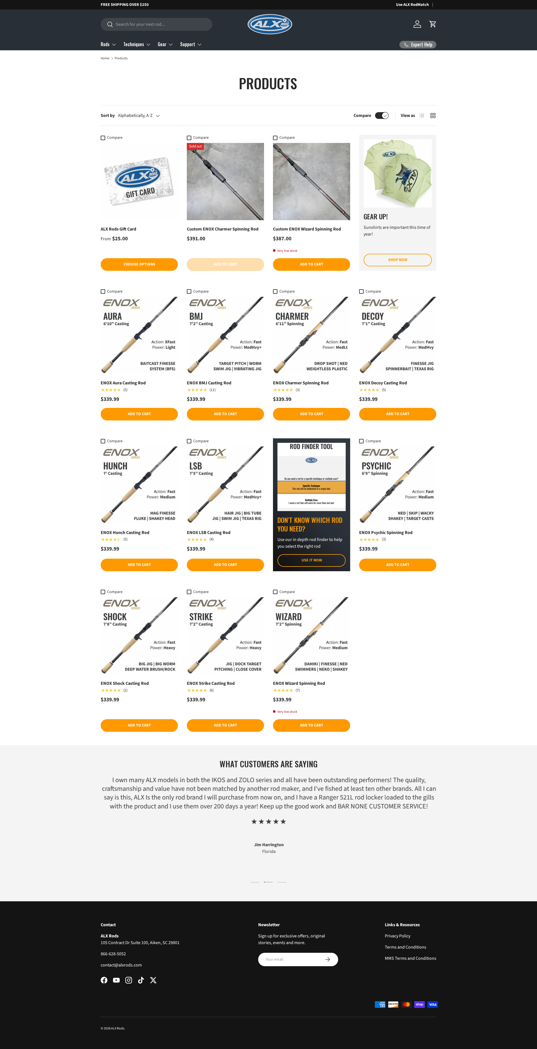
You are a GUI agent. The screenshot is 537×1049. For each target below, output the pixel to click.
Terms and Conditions (405, 947)
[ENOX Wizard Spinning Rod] (311, 635)
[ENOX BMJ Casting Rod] (225, 335)
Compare (362, 115)
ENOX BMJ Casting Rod (209, 383)
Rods (105, 44)
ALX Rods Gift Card (118, 229)
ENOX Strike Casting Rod (211, 683)
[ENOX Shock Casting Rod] (139, 635)
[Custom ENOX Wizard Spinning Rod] (311, 181)
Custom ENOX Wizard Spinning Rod (307, 229)
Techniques (133, 44)
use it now (312, 560)
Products (121, 58)
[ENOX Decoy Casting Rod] (397, 335)
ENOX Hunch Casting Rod (125, 533)
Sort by (108, 115)
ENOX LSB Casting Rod (208, 533)
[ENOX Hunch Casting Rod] (139, 485)
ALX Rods (117, 1028)
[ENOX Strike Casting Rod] (225, 635)
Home (105, 58)
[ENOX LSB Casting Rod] (225, 485)
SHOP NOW (397, 260)
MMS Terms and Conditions (410, 958)
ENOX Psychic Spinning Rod (386, 533)
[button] (433, 24)
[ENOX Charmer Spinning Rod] (311, 335)
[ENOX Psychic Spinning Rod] (397, 485)
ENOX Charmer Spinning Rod (301, 383)
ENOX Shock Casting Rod (125, 683)
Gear (162, 44)
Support (187, 44)
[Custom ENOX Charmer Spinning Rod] (225, 181)
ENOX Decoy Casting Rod (383, 383)
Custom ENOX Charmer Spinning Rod (222, 229)
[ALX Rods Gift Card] (139, 181)
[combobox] (156, 24)
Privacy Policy (397, 936)
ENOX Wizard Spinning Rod (299, 683)
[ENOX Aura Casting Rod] (139, 335)
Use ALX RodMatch (412, 5)
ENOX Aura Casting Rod (123, 383)
